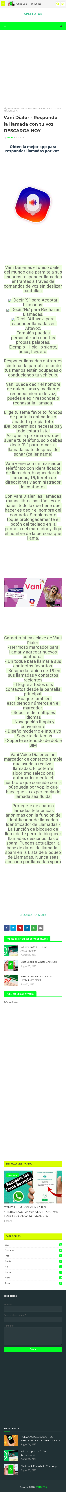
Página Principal (11, 108)
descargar (33, 1250)
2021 (33, 1244)
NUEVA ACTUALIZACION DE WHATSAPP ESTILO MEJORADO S (41, 1438)
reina (10, 137)
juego (33, 1272)
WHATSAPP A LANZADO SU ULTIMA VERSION (37, 978)
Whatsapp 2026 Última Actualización (34, 948)
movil (33, 1277)
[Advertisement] (33, 68)
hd (33, 1266)
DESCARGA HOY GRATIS (33, 915)
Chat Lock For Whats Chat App (39, 961)
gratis (33, 1261)
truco (33, 1283)
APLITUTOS (33, 13)
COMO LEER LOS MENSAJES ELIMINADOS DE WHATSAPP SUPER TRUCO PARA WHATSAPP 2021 (31, 1212)
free (33, 1255)
